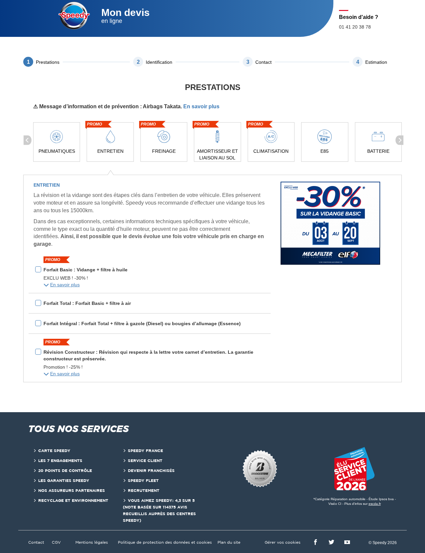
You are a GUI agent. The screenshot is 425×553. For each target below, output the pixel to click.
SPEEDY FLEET (143, 480)
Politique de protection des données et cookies (165, 542)
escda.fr (375, 504)
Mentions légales (91, 542)
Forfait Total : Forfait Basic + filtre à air (87, 303)
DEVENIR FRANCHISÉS (151, 470)
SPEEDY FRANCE (145, 450)
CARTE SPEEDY (54, 450)
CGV (56, 542)
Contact (36, 542)
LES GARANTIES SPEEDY (63, 480)
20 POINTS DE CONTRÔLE (65, 470)
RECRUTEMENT (143, 490)
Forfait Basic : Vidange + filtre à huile (85, 269)
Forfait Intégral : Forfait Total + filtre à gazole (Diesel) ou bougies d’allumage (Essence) (142, 323)
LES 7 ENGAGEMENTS (60, 460)
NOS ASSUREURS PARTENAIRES (71, 490)
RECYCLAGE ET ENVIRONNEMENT (73, 500)
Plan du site (228, 542)
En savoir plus (201, 106)
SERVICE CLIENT (145, 460)
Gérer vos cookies (282, 542)
